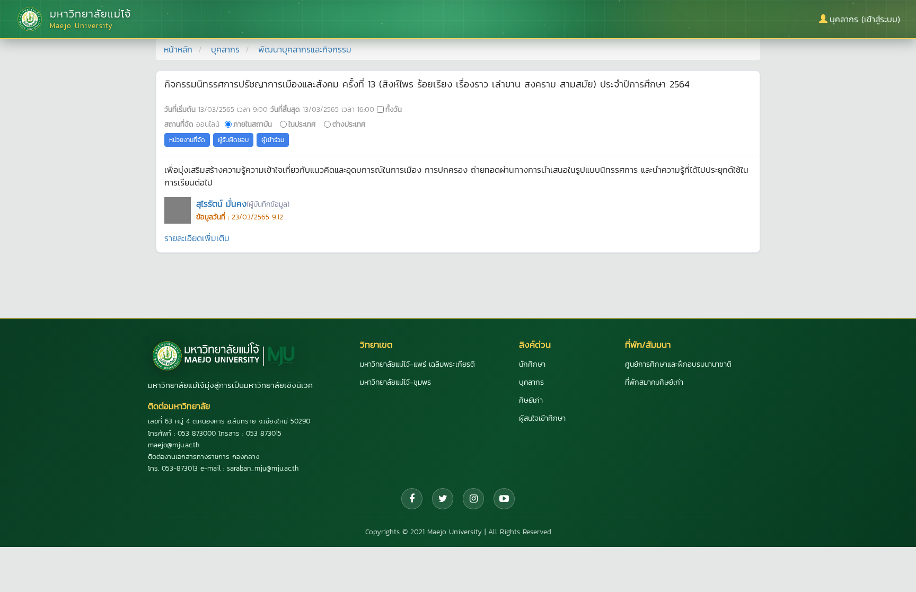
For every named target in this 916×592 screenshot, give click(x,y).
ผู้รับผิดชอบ (233, 140)
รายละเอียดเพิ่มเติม (197, 238)
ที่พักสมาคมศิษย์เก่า (654, 382)
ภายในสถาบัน (252, 124)
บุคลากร (225, 49)
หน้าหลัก (178, 49)
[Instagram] (473, 498)
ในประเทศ (302, 124)
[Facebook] (411, 498)
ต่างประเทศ (349, 124)
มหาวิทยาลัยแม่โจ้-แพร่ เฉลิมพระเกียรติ (417, 364)
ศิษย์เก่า (531, 400)
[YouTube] (504, 498)
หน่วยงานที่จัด (187, 140)
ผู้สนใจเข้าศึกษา (542, 418)
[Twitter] (442, 498)
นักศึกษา (532, 364)
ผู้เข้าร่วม (272, 140)
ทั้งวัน (393, 109)
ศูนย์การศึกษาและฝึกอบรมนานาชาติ (678, 364)
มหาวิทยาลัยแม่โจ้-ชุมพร (395, 382)
